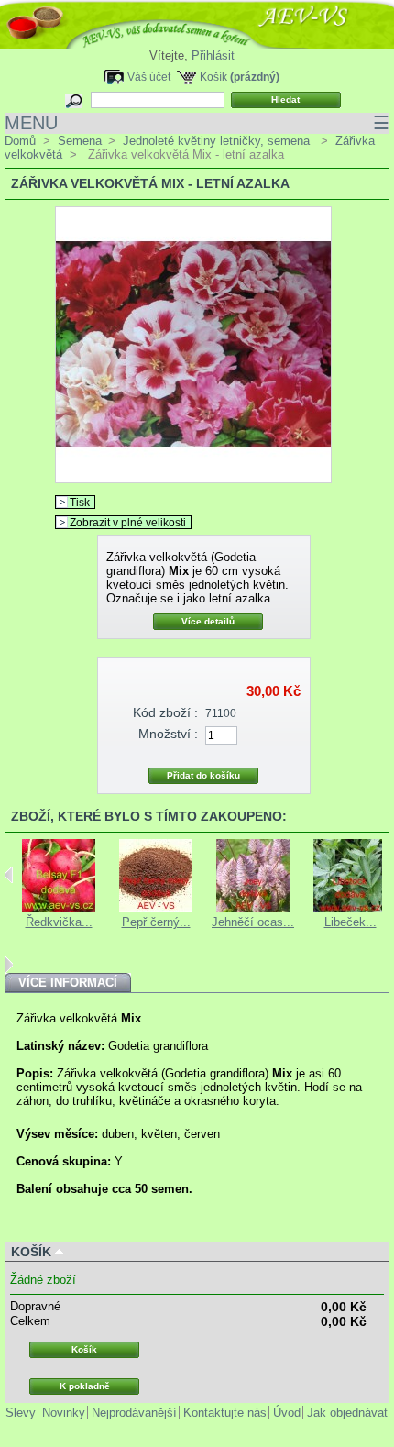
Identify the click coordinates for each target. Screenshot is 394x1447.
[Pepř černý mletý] (155, 908)
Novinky (63, 1412)
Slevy (20, 1412)
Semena (80, 141)
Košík (213, 77)
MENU (197, 123)
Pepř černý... (156, 922)
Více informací (67, 982)
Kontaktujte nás (225, 1412)
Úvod (287, 1412)
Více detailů (208, 621)
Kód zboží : (165, 712)
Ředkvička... (59, 922)
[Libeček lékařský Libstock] (350, 908)
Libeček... (350, 922)
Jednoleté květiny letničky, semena (218, 141)
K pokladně (85, 1386)
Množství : (168, 733)
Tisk (80, 502)
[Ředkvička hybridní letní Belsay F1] (58, 908)
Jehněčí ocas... (253, 922)
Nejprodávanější (134, 1412)
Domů (20, 141)
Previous (9, 875)
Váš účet (148, 77)
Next (9, 964)
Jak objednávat (347, 1412)
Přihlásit (213, 55)
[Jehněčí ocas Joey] (253, 908)
